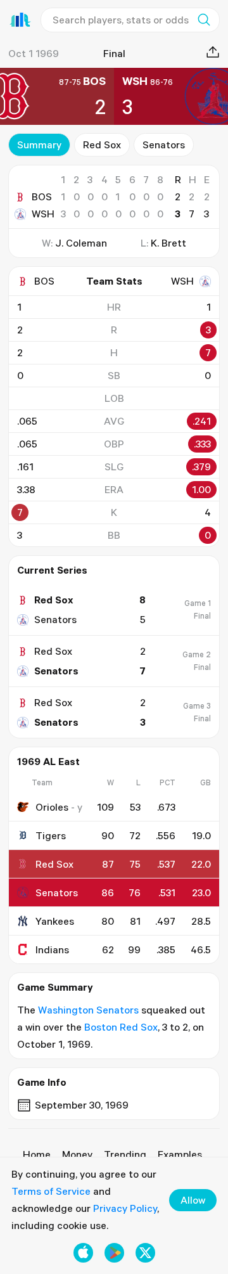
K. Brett (168, 243)
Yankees (54, 921)
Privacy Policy (125, 1208)
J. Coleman (81, 243)
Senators (163, 144)
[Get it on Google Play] (114, 1253)
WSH (43, 214)
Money (77, 1154)
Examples (180, 1154)
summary (39, 144)
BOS (42, 196)
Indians (52, 949)
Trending (125, 1154)
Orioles (51, 807)
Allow (192, 1200)
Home (37, 1154)
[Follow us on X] (145, 1253)
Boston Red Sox (121, 1027)
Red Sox (102, 144)
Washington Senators (88, 1010)
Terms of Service (51, 1191)
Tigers (50, 835)
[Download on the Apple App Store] (83, 1253)
